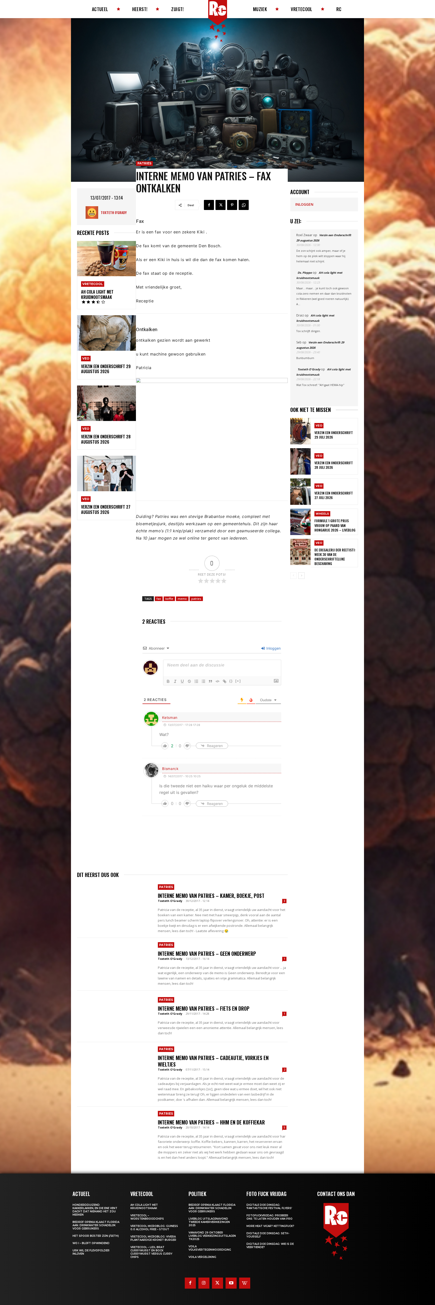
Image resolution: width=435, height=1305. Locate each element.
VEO (85, 358)
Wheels (322, 513)
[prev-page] (293, 575)
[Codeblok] (217, 681)
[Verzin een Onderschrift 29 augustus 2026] (106, 333)
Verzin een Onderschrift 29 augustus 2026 (106, 369)
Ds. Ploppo (305, 272)
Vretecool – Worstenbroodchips (147, 1217)
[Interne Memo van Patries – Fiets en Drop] (115, 1016)
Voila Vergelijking (202, 1257)
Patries (144, 163)
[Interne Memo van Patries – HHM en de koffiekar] (115, 1132)
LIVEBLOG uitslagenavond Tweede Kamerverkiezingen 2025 (209, 1222)
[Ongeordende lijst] (203, 681)
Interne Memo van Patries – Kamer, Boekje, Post (211, 895)
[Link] (224, 681)
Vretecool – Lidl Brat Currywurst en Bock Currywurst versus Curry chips (151, 1252)
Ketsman (169, 717)
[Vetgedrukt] (168, 681)
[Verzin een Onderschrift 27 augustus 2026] (106, 473)
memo (182, 599)
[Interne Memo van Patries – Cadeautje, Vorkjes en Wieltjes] (115, 1068)
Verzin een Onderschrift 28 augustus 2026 (106, 439)
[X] (220, 205)
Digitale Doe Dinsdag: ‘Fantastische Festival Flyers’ (269, 1206)
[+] (238, 681)
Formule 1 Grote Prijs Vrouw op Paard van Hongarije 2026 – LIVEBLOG (334, 525)
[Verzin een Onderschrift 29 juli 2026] (300, 431)
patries (196, 599)
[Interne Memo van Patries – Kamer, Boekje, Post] (115, 906)
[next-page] (301, 575)
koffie (169, 599)
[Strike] (189, 681)
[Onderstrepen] (182, 681)
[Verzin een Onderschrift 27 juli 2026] (300, 491)
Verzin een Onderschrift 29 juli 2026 (333, 435)
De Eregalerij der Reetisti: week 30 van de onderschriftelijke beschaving (335, 556)
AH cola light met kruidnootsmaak (97, 294)
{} (231, 681)
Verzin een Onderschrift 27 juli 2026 (333, 495)
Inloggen (273, 648)
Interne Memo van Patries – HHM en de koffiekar (211, 1122)
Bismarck (170, 768)
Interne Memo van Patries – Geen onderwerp (207, 953)
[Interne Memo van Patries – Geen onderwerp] (115, 963)
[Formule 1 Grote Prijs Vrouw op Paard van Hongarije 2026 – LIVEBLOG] (300, 522)
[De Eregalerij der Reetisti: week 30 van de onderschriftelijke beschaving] (300, 552)
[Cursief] (175, 681)
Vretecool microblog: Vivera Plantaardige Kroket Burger (153, 1238)
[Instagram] (203, 1283)
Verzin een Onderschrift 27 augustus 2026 (105, 509)
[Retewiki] (244, 1283)
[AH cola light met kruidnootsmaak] (106, 258)
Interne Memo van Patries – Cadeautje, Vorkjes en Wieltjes (213, 1061)
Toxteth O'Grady (114, 212)
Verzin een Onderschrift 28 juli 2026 (333, 465)
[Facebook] (209, 205)
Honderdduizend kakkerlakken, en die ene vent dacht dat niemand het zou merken (94, 1209)
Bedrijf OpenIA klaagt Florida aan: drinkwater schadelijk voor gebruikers (95, 1225)
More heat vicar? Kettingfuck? (270, 1226)
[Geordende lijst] (196, 681)
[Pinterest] (232, 205)
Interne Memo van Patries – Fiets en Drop (203, 1008)
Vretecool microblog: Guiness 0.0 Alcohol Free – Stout (154, 1227)
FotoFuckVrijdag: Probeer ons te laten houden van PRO (269, 1217)
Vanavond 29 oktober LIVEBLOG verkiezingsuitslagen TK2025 (212, 1236)
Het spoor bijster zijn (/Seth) (95, 1236)
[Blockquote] (210, 681)
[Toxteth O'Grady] (93, 212)
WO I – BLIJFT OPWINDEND (91, 1243)
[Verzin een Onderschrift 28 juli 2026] (300, 461)
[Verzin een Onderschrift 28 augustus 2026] (106, 403)
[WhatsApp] (244, 205)
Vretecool (92, 284)
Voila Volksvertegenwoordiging (210, 1248)
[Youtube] (231, 1283)
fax (159, 599)
